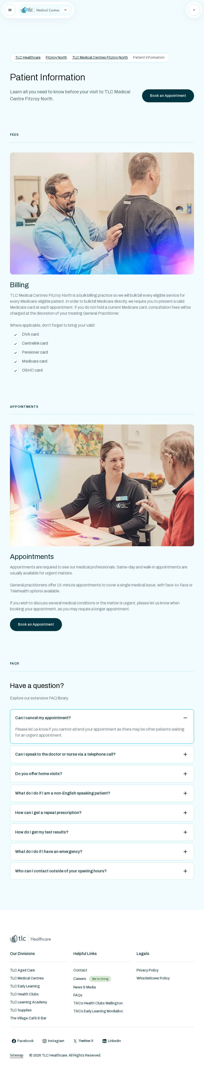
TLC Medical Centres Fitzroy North (100, 57)
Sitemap (16, 1055)
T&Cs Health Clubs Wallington (98, 1003)
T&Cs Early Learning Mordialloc (98, 1011)
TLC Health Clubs (24, 994)
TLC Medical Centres (27, 978)
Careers (79, 979)
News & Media (84, 987)
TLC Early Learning (25, 986)
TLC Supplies (21, 1010)
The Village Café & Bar (28, 1018)
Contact (80, 970)
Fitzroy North (56, 57)
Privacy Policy (147, 970)
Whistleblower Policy (153, 978)
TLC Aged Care (22, 970)
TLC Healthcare (28, 57)
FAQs (77, 995)
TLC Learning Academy (28, 1002)
